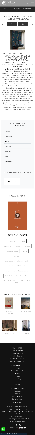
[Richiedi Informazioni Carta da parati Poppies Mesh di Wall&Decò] (12, 24)
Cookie (9, 434)
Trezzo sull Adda (12, 251)
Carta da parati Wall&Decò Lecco (16, 271)
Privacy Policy (26, 172)
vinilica (22, 241)
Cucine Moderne (17, 353)
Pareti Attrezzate (17, 371)
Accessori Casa (13, 8)
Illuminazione (17, 394)
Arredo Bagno (17, 379)
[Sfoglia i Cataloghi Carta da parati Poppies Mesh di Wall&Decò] (23, 24)
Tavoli (17, 376)
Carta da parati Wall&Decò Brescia (17, 261)
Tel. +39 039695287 (17, 416)
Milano (16, 256)
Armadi (17, 384)
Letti (17, 381)
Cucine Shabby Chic (17, 361)
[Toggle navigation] (32, 3)
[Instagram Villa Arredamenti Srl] (19, 425)
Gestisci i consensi (20, 434)
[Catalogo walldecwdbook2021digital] (17, 215)
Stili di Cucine (17, 348)
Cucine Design (17, 351)
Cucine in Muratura (17, 359)
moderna (12, 241)
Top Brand (17, 402)
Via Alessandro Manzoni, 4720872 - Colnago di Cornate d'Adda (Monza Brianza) (17, 411)
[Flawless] (4, 23)
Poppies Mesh (17, 10)
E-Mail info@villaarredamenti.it (17, 419)
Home (5, 8)
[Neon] (31, 23)
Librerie (17, 368)
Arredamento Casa (17, 365)
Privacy (3, 434)
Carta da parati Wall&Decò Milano (16, 276)
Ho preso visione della (18, 172)
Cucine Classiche (17, 356)
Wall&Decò (7, 246)
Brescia (27, 246)
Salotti (17, 373)
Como (25, 251)
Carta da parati (25, 8)
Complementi (17, 396)
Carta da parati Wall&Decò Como (16, 266)
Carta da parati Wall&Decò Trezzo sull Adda (17, 282)
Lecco (18, 246)
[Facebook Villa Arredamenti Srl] (16, 425)
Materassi (17, 391)
